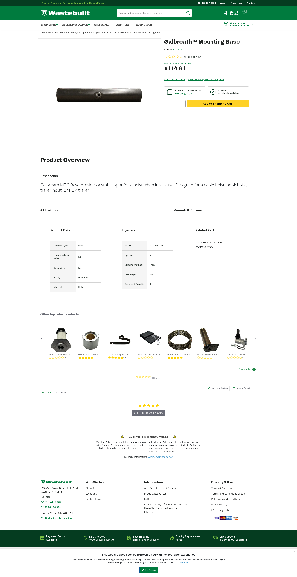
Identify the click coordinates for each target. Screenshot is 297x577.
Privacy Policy (219, 504)
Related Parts (205, 230)
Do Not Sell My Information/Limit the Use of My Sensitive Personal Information (165, 508)
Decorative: (59, 267)
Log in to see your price (177, 62)
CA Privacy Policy (221, 510)
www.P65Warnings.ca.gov (160, 457)
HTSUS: (128, 245)
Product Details (62, 230)
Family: (57, 277)
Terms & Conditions (223, 488)
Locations (91, 493)
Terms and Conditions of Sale (228, 493)
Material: (58, 287)
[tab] (218, 388)
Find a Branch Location (58, 518)
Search (190, 13)
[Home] (66, 13)
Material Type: (61, 245)
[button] (41, 338)
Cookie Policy (183, 562)
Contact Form (93, 499)
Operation (99, 33)
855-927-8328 (209, 3)
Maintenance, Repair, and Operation (73, 33)
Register (234, 14)
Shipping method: (134, 264)
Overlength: (131, 274)
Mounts (125, 33)
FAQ (146, 499)
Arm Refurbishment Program (161, 488)
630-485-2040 (53, 502)
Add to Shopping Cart (218, 103)
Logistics (128, 230)
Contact (251, 3)
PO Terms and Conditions (226, 499)
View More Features (174, 79)
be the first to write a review (148, 413)
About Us (91, 488)
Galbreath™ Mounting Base (146, 33)
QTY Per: (129, 255)
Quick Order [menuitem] (144, 25)
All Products (46, 33)
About (223, 3)
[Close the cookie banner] (294, 551)
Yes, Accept (150, 570)
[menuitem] (47, 25)
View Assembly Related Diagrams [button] (206, 79)
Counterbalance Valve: (61, 257)
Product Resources (155, 493)
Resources (237, 3)
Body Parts (113, 33)
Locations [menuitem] (122, 25)
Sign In (234, 11)
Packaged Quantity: (135, 284)
